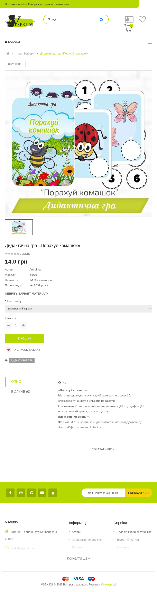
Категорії (16, 64)
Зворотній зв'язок (128, 539)
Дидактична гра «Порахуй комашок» (64, 53)
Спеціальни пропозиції (87, 539)
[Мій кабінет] (129, 21)
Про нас (77, 547)
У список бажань (26, 349)
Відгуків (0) (20, 391)
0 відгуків (25, 253)
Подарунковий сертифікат (134, 531)
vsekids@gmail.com (23, 548)
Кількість (10, 318)
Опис (16, 381)
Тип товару (14, 301)
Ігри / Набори (25, 53)
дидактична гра (22, 360)
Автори (76, 531)
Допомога (123, 547)
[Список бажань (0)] (142, 21)
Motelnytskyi (108, 584)
